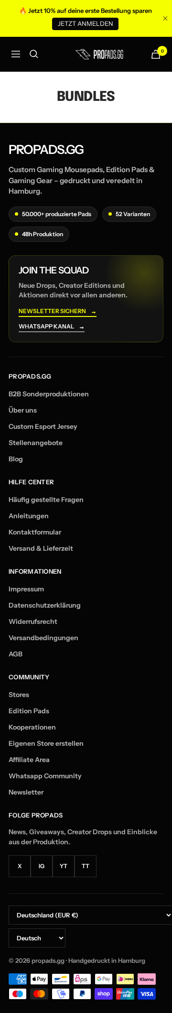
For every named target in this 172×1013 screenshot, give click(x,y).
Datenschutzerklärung (45, 605)
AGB (15, 654)
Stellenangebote (36, 442)
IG (41, 866)
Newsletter (26, 792)
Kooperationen (32, 727)
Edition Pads (29, 711)
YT (63, 866)
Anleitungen (29, 516)
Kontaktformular (35, 532)
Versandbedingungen (43, 637)
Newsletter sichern (58, 311)
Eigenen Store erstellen (46, 743)
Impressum (26, 589)
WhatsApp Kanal (52, 327)
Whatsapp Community (45, 776)
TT (85, 866)
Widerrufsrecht (33, 621)
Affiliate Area (29, 759)
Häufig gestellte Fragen (46, 499)
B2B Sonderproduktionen (49, 394)
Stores (19, 694)
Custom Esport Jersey (43, 426)
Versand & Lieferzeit (41, 548)
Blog (16, 459)
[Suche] (34, 54)
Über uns (23, 410)
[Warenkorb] (156, 54)
